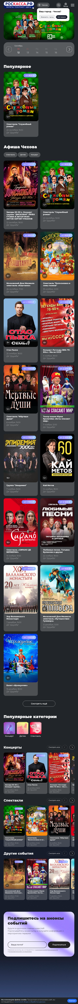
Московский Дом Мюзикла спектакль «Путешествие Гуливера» (57, 618)
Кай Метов (48, 485)
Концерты (13, 747)
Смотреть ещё (39, 703)
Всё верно (62, 17)
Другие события (18, 853)
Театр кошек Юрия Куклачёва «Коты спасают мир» (56, 418)
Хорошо (72, 1001)
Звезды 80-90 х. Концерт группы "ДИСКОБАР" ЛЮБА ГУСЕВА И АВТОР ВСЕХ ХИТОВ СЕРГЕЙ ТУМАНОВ (20, 215)
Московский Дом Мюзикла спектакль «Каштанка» (20, 284)
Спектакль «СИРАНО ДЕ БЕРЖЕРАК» (18, 551)
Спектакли (13, 800)
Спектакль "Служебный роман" (18, 125)
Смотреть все (54, 747)
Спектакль (10, 155)
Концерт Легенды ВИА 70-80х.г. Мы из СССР (56, 351)
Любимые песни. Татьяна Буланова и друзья (56, 551)
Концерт (34, 155)
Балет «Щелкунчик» (17, 685)
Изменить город (47, 17)
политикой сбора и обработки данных (29, 1002)
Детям (23, 155)
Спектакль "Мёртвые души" (17, 417)
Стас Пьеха (12, 350)
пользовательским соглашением (20, 951)
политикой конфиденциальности (46, 950)
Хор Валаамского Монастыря (15, 617)
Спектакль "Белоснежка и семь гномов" (56, 284)
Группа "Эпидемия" (16, 485)
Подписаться (59, 945)
